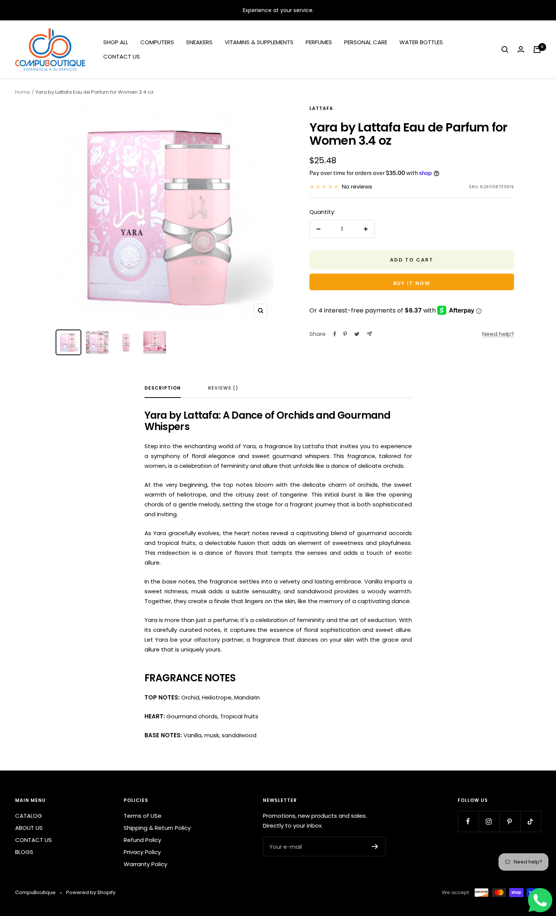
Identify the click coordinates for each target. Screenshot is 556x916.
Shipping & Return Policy (157, 828)
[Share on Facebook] (334, 334)
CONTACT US (121, 56)
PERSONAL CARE (365, 42)
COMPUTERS (157, 42)
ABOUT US (29, 828)
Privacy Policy (142, 852)
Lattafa (321, 108)
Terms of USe (143, 816)
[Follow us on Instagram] (488, 821)
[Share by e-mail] (369, 333)
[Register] (375, 846)
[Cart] (537, 49)
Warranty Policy (145, 864)
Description (162, 388)
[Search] (505, 49)
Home (22, 92)
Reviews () (223, 388)
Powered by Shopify (90, 892)
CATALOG (28, 816)
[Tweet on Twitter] (357, 334)
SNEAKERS (199, 42)
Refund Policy (142, 840)
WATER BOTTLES (421, 42)
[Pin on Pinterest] (345, 334)
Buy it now (411, 283)
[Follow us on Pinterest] (509, 821)
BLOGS (24, 852)
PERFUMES (319, 42)
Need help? (498, 334)
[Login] (520, 49)
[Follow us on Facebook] (468, 821)
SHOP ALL (115, 42)
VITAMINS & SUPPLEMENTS (259, 42)
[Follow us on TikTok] (530, 821)
